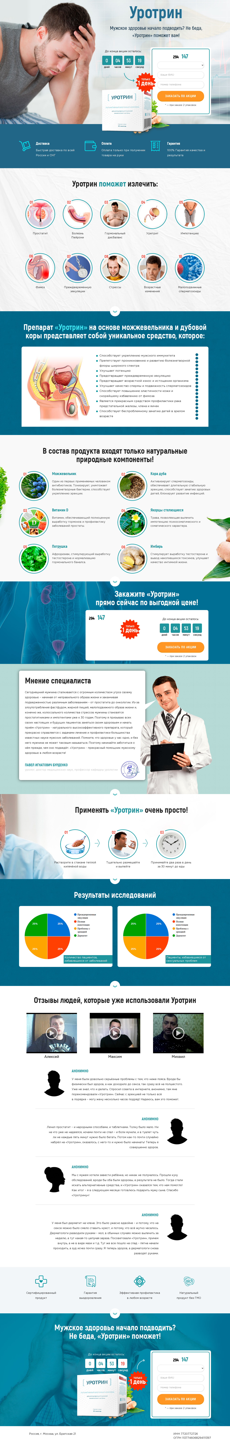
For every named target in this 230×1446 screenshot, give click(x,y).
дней (107, 67)
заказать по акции (180, 647)
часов (117, 67)
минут (128, 67)
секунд (140, 67)
